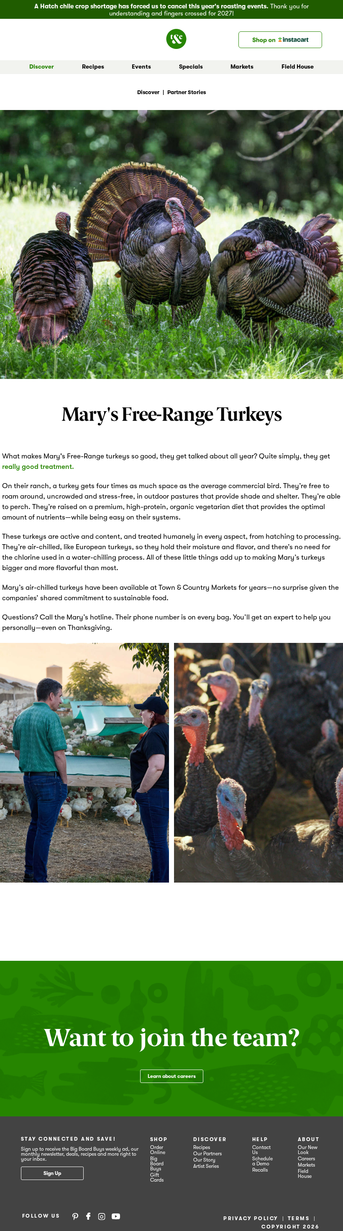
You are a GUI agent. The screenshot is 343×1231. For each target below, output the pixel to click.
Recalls (260, 1170)
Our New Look (307, 1149)
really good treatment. (38, 467)
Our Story (204, 1160)
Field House (298, 66)
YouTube (116, 1216)
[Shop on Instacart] (280, 39)
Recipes (93, 66)
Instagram (101, 1216)
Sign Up (52, 1173)
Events (141, 66)
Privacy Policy (250, 1218)
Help (260, 1139)
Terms (299, 1218)
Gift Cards (157, 1177)
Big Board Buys (157, 1164)
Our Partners (207, 1154)
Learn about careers (172, 1076)
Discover (210, 1139)
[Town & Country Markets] (179, 36)
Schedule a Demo (262, 1161)
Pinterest (75, 1216)
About (309, 1139)
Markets (306, 1165)
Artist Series (206, 1166)
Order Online (157, 1149)
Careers (306, 1159)
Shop (159, 1139)
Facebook (88, 1216)
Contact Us (261, 1149)
